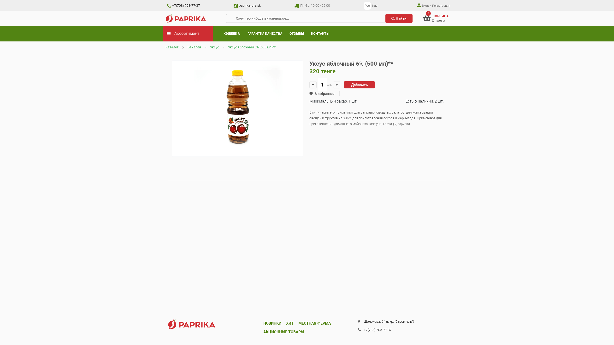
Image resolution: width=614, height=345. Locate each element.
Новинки (272, 323)
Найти (401, 18)
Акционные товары (283, 332)
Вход (425, 5)
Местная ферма (314, 323)
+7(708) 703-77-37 (185, 5)
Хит (290, 323)
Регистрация (441, 5)
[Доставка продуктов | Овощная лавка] (186, 18)
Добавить (359, 85)
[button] (322, 94)
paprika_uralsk (249, 5)
